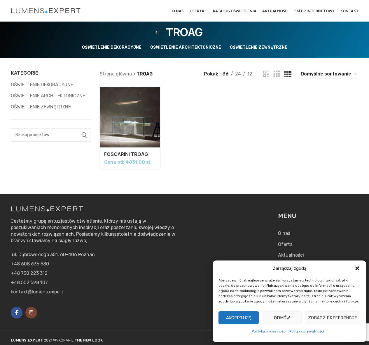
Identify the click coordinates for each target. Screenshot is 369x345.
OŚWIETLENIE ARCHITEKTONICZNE (48, 95)
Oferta (285, 244)
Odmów (282, 318)
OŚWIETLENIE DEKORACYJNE (42, 84)
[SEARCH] (84, 135)
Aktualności (291, 255)
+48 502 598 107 (29, 282)
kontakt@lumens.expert (37, 292)
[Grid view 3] (277, 74)
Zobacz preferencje (332, 318)
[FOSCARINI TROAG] (130, 117)
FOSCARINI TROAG (126, 154)
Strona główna (116, 74)
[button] (357, 268)
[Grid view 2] (266, 74)
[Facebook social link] (16, 312)
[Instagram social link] (31, 312)
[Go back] (158, 32)
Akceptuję (238, 318)
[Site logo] (46, 10)
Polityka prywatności (269, 331)
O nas (284, 233)
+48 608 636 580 (30, 264)
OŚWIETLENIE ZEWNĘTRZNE (41, 107)
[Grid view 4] (287, 74)
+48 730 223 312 (29, 273)
